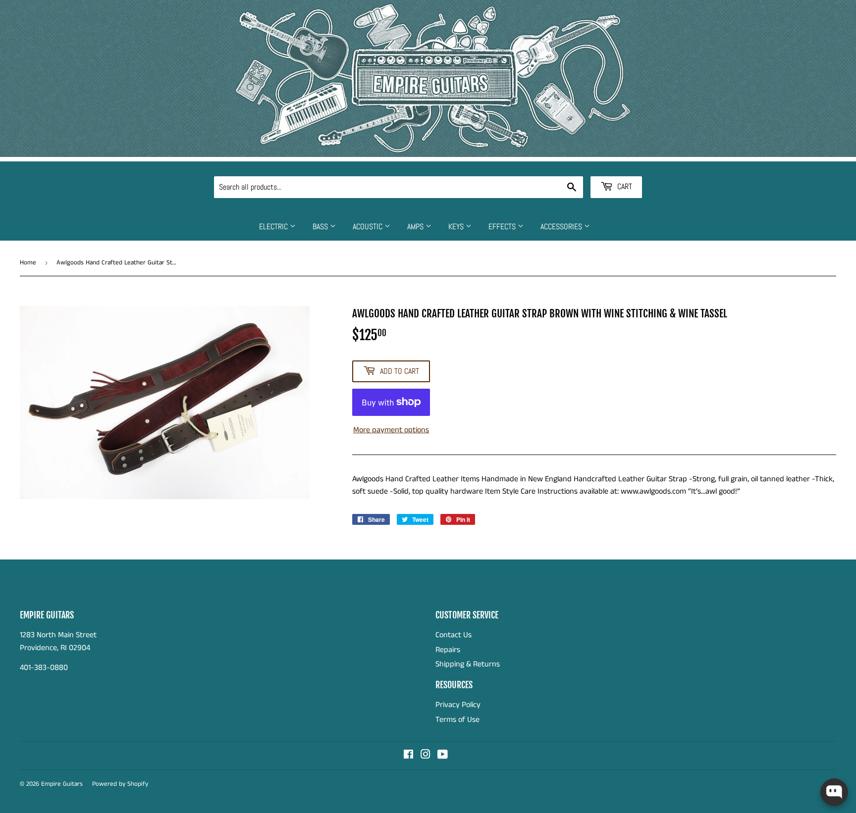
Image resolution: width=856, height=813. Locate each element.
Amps (416, 226)
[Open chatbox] (834, 792)
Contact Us (453, 635)
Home (28, 262)
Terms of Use (457, 719)
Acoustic (368, 226)
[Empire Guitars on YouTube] (442, 756)
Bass (321, 226)
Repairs (447, 650)
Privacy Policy (458, 705)
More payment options (391, 430)
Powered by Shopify (120, 784)
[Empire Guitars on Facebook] (408, 756)
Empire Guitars (62, 784)
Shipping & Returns (467, 664)
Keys (457, 226)
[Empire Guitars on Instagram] (425, 756)
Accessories (562, 226)
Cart (623, 186)
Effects (503, 226)
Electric (274, 226)
